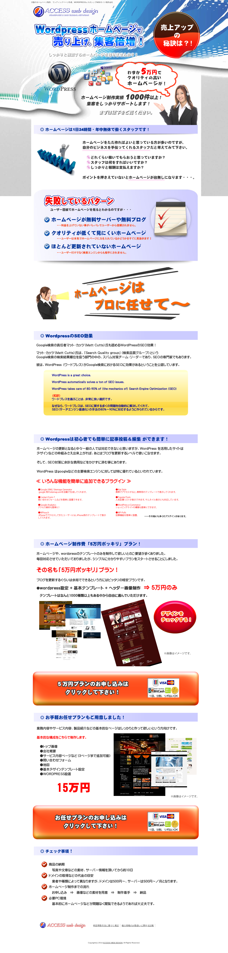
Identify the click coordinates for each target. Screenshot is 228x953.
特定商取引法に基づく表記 (106, 925)
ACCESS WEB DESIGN (113, 943)
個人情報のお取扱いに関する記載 (138, 925)
